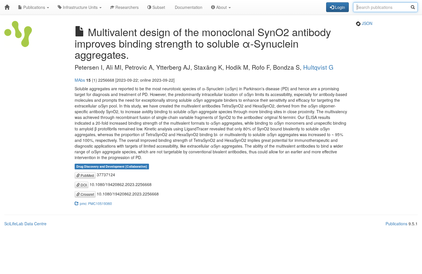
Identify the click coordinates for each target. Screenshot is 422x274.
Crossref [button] (87, 194)
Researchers (126, 7)
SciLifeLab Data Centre (25, 223)
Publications (34, 7)
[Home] (7, 7)
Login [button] (339, 7)
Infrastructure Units (80, 7)
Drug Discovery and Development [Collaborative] (111, 166)
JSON (366, 23)
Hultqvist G (318, 67)
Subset (158, 7)
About (221, 7)
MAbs (80, 80)
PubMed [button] (87, 175)
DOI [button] (83, 184)
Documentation (188, 7)
